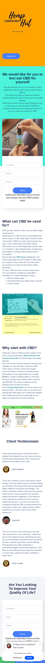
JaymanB (15, 520)
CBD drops (21, 257)
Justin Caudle (17, 563)
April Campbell (18, 469)
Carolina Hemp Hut (15, 387)
